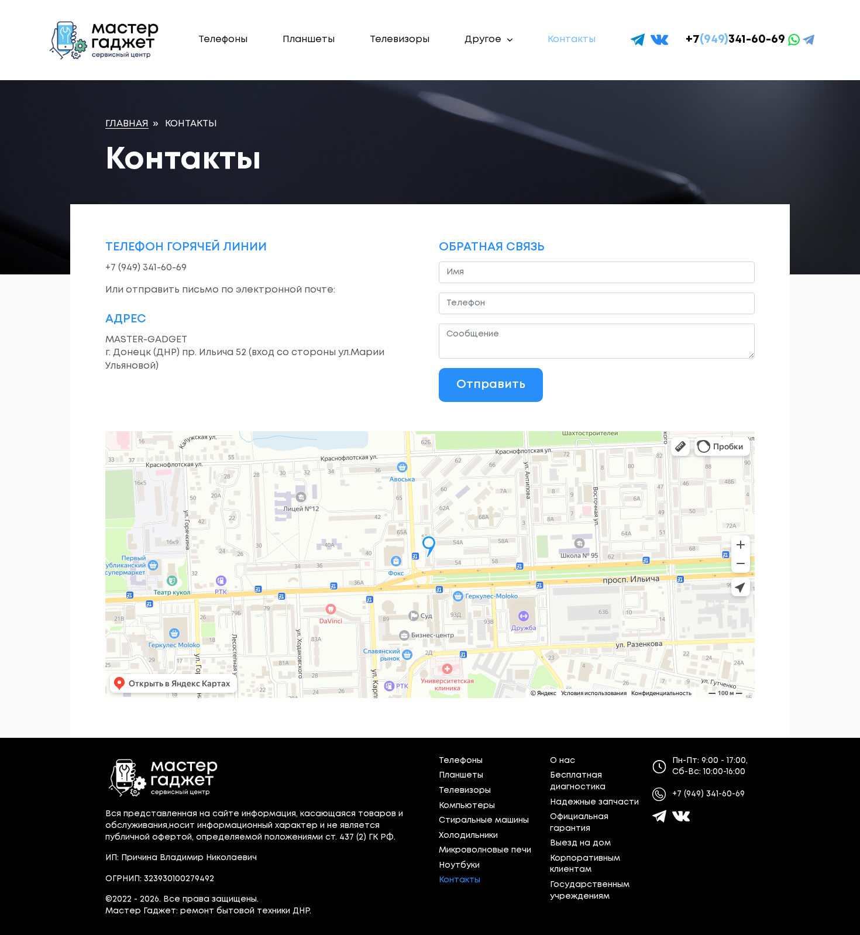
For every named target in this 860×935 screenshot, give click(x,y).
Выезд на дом (580, 843)
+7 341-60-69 (735, 39)
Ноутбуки (459, 865)
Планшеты (309, 39)
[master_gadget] (681, 816)
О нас (562, 760)
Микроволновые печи (485, 850)
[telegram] (638, 40)
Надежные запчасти (594, 802)
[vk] (659, 40)
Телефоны (222, 39)
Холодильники (468, 835)
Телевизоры (399, 39)
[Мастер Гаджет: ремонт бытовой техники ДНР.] (104, 40)
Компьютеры (467, 805)
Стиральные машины (484, 820)
